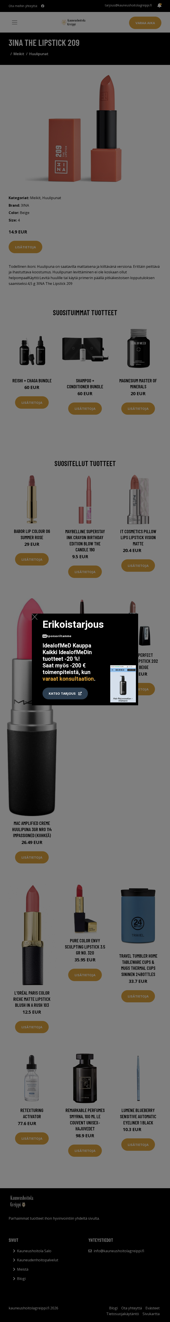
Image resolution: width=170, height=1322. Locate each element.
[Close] (34, 617)
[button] (65, 694)
